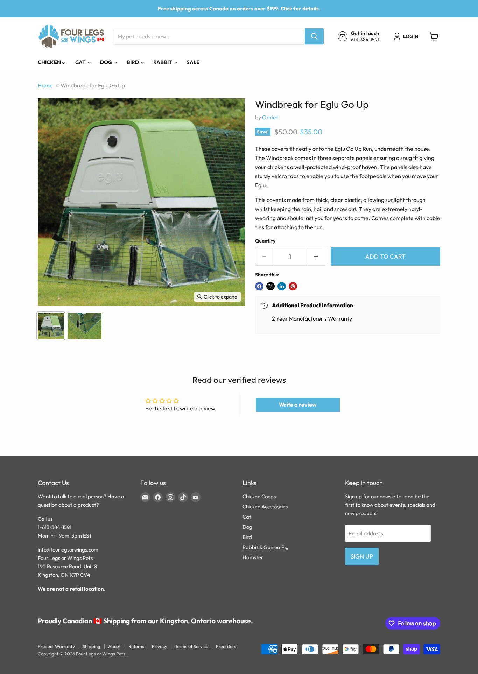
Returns (136, 646)
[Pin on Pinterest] (293, 286)
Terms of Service (191, 646)
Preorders (226, 646)
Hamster (252, 557)
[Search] (314, 36)
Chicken (50, 62)
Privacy (159, 646)
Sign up (362, 556)
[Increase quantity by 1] (316, 256)
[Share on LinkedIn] (281, 286)
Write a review (298, 404)
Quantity (265, 241)
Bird (133, 62)
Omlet (270, 117)
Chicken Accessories (265, 506)
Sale (193, 62)
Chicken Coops (259, 496)
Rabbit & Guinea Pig (265, 547)
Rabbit (163, 62)
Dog (106, 62)
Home (45, 85)
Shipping (91, 646)
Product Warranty (56, 646)
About (114, 646)
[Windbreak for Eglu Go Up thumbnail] (51, 326)
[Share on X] (270, 286)
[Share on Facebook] (259, 286)
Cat (81, 62)
